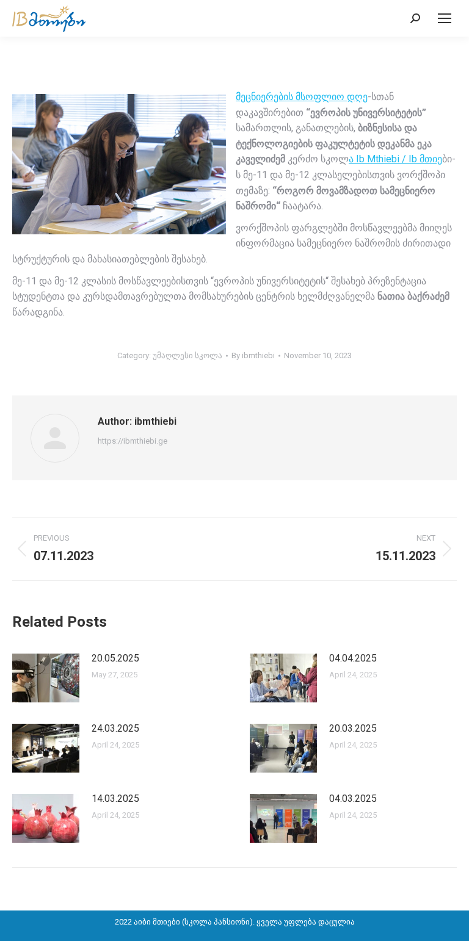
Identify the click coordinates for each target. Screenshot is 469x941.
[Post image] (45, 678)
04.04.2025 (353, 658)
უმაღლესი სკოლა (187, 355)
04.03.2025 (353, 798)
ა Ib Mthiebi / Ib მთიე (395, 159)
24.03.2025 (115, 728)
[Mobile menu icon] (444, 18)
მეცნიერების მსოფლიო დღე (302, 97)
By (253, 355)
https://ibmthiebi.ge (132, 440)
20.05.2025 (115, 658)
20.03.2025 (353, 728)
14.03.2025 (115, 798)
